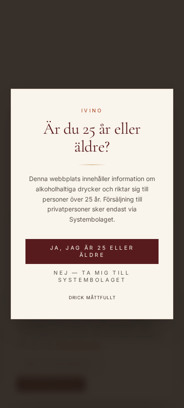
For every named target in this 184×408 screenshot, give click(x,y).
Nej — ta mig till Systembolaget (92, 276)
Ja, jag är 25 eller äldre (92, 251)
